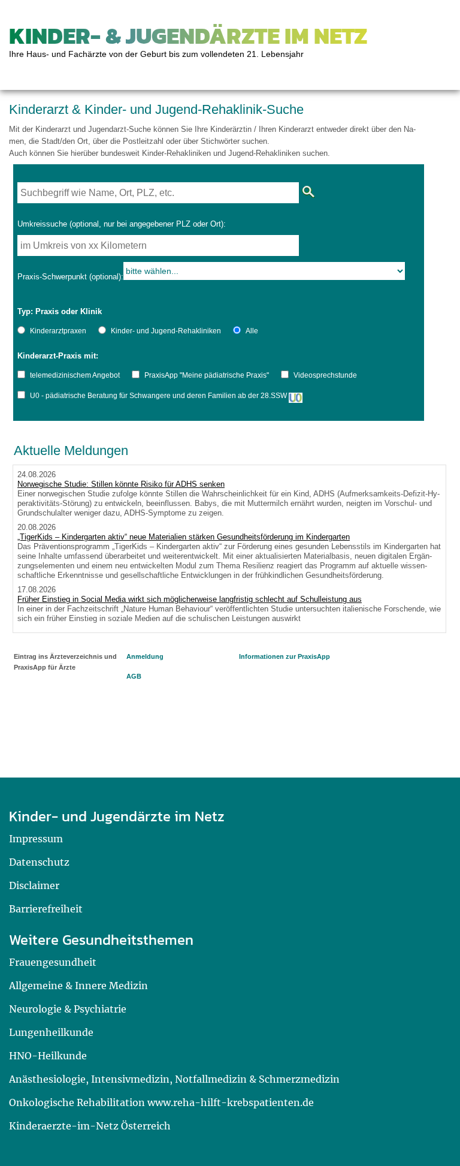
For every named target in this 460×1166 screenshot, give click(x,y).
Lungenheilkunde (51, 1032)
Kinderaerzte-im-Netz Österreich (90, 1126)
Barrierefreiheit (46, 909)
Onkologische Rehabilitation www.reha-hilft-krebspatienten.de (161, 1102)
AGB (133, 676)
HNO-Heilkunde (48, 1056)
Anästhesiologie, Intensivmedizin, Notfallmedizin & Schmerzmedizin (174, 1079)
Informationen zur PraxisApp (284, 656)
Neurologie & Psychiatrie (67, 1009)
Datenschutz (39, 862)
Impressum (36, 839)
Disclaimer (34, 885)
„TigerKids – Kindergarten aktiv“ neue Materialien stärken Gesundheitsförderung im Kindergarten (183, 536)
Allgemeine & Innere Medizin (78, 986)
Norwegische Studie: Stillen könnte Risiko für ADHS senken (121, 484)
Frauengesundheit (52, 962)
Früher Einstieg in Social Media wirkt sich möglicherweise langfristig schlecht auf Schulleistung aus (189, 599)
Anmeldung (145, 656)
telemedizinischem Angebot (75, 375)
